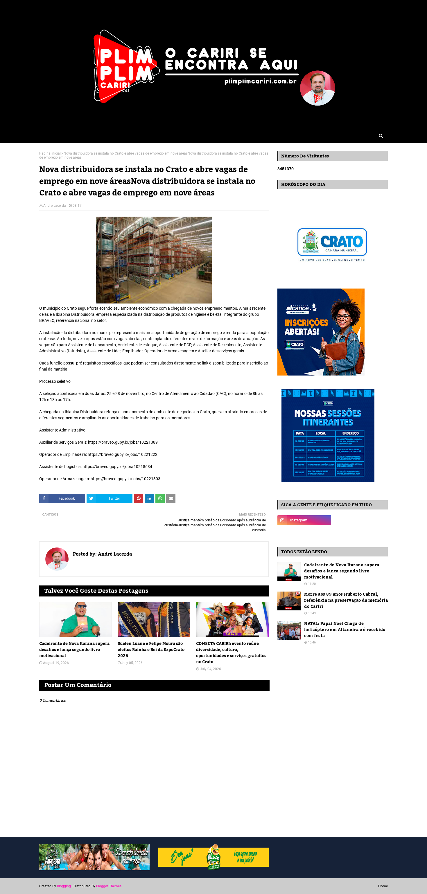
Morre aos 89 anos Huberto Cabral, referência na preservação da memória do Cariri (346, 601)
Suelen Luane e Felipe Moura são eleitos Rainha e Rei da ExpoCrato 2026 (151, 650)
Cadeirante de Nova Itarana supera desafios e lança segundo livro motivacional (74, 650)
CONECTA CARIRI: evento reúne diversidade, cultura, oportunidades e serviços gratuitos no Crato (231, 653)
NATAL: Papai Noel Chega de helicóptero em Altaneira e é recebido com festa (344, 630)
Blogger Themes (108, 886)
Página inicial (50, 153)
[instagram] (304, 520)
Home (383, 886)
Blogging (64, 886)
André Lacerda (54, 206)
